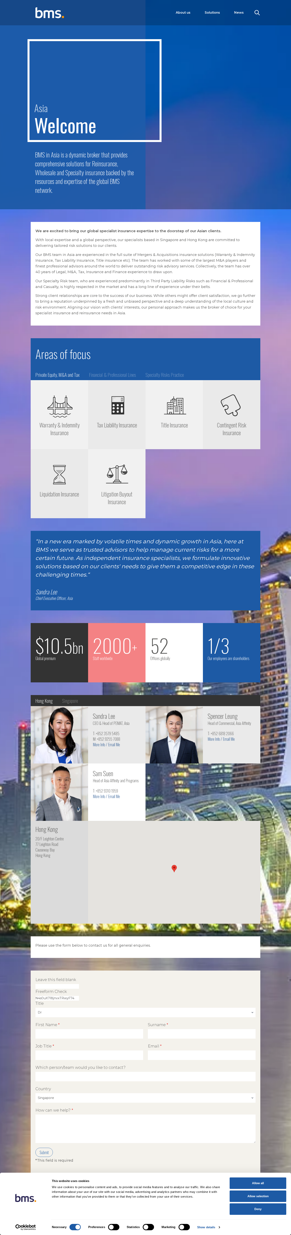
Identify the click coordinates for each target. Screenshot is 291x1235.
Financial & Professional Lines (112, 374)
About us (183, 12)
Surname (157, 1024)
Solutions (212, 12)
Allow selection (258, 1196)
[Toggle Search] (257, 12)
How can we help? (53, 1110)
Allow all (258, 1183)
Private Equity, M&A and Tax (57, 374)
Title (39, 1003)
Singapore (70, 700)
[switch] (113, 1227)
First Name (46, 1024)
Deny (258, 1209)
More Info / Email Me (106, 744)
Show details (206, 1227)
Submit (44, 1152)
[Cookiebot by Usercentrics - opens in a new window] (25, 1227)
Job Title (43, 1046)
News (239, 12)
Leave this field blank (55, 979)
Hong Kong (44, 700)
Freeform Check (51, 991)
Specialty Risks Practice (165, 374)
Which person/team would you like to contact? (80, 1067)
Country (43, 1088)
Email (153, 1046)
